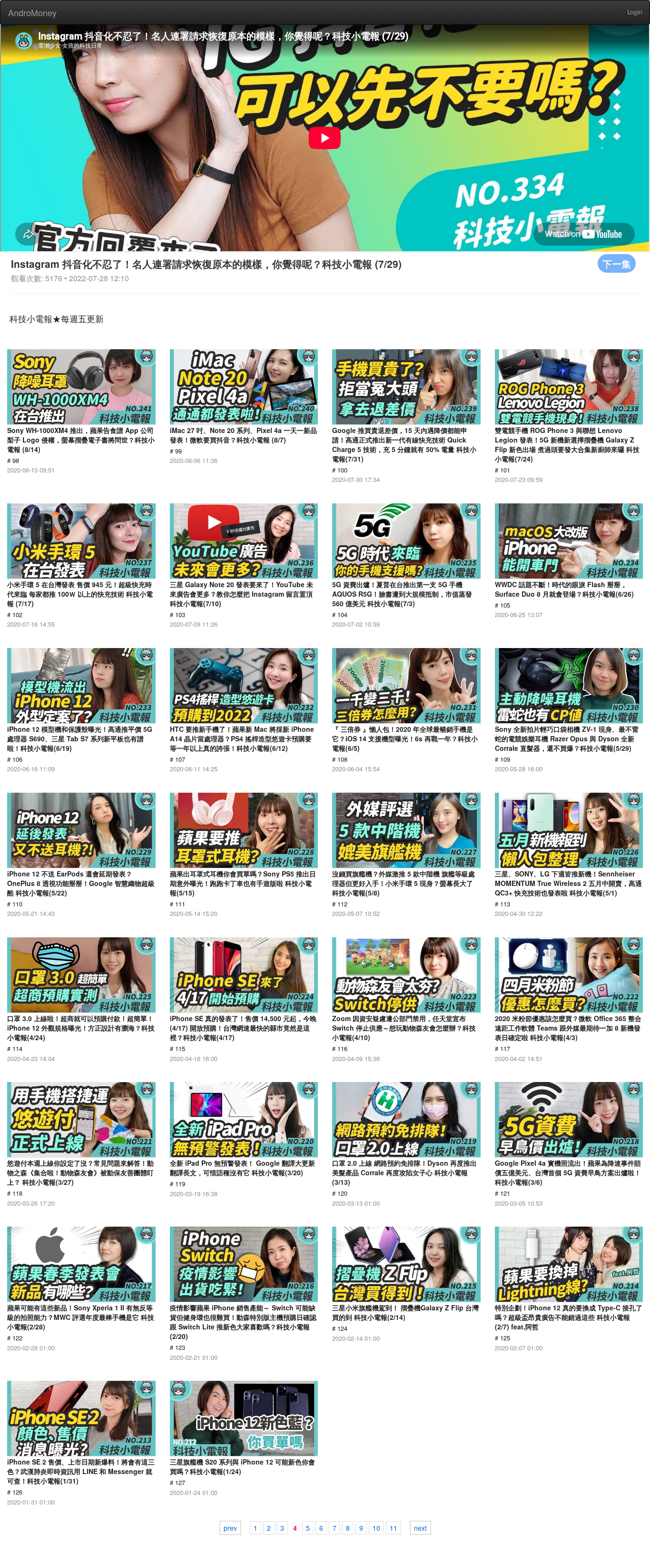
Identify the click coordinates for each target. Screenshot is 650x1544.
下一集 (616, 263)
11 (393, 1528)
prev (230, 1528)
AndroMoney (32, 12)
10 (376, 1528)
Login (634, 12)
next (420, 1528)
